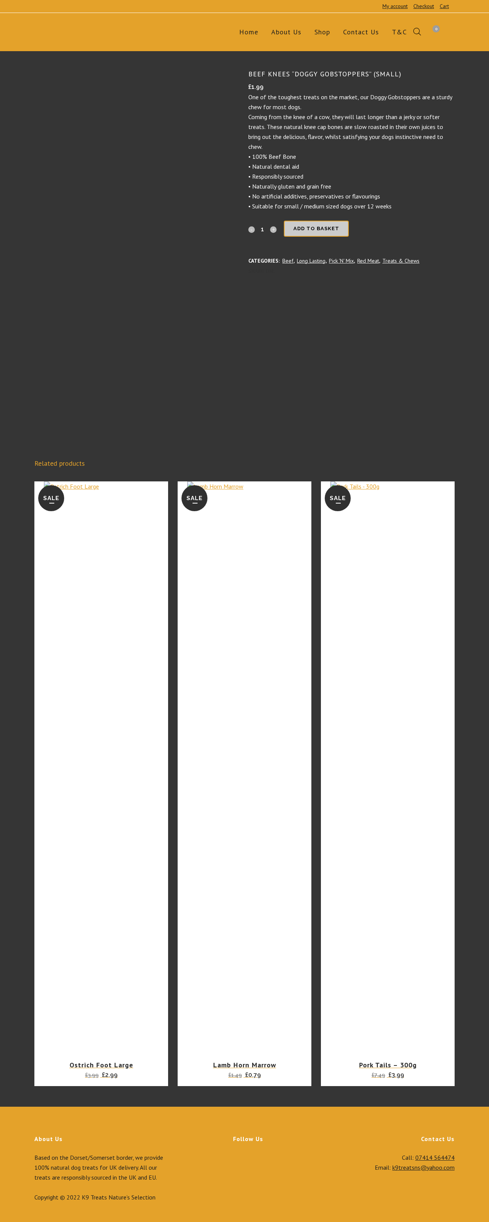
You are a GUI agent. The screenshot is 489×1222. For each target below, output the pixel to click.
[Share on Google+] (296, 270)
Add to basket (316, 228)
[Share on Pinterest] (305, 270)
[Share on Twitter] (288, 270)
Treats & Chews (400, 260)
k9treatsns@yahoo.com (423, 1167)
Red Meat (368, 260)
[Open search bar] (417, 32)
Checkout (423, 6)
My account (395, 6)
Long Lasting (311, 260)
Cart (444, 6)
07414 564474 (435, 1157)
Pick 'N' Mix (341, 260)
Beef (287, 260)
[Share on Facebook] (279, 270)
